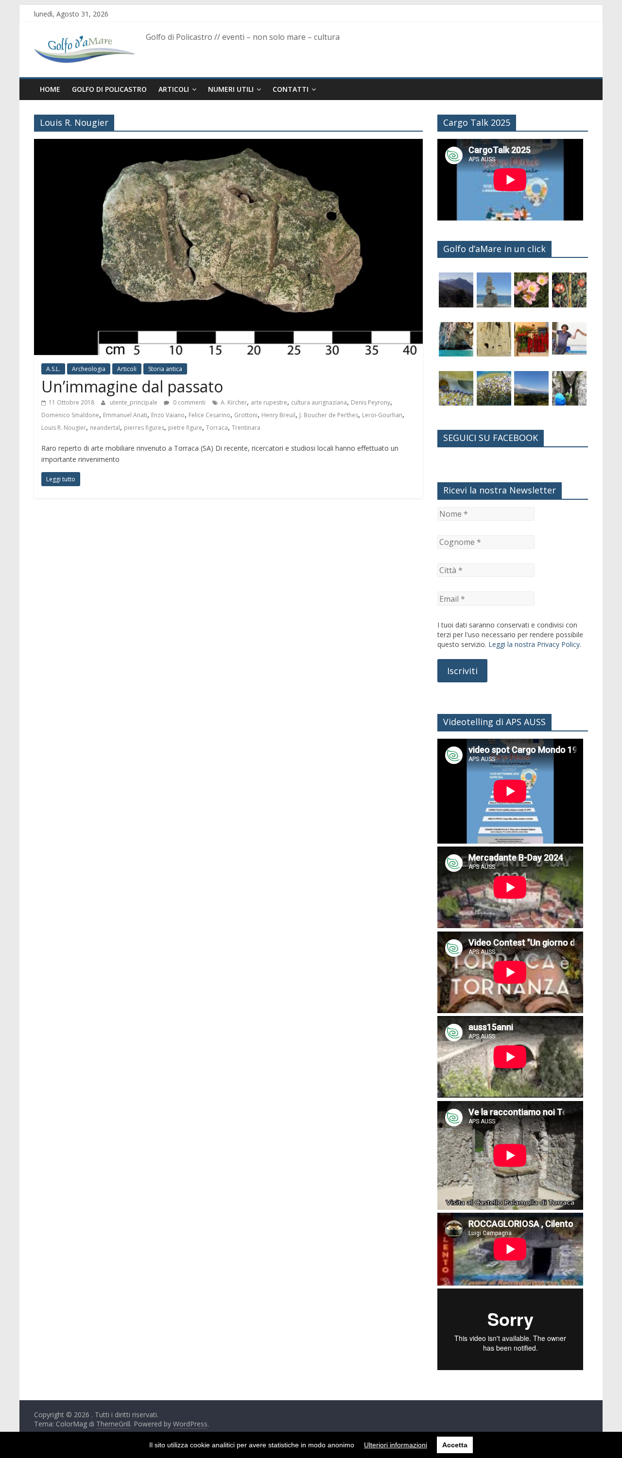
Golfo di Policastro (109, 89)
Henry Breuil (278, 415)
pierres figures (144, 428)
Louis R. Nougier (63, 428)
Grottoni (246, 415)
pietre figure (185, 428)
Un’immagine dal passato (132, 386)
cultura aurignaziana (319, 402)
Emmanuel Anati (125, 415)
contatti (291, 89)
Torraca (217, 428)
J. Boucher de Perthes (328, 415)
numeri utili (231, 89)
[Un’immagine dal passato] (228, 144)
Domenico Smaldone (70, 415)
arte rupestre (269, 402)
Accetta (454, 1445)
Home (50, 89)
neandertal (105, 428)
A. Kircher (234, 402)
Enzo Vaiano (168, 415)
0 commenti (189, 402)
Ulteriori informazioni (395, 1445)
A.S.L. (53, 369)
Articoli (173, 89)
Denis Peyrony (370, 402)
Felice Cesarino (209, 415)
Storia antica (165, 369)
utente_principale (134, 402)
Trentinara (246, 428)
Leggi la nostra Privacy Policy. (534, 644)
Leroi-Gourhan (382, 415)
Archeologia (88, 369)
